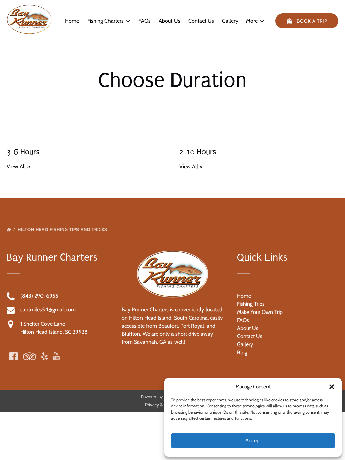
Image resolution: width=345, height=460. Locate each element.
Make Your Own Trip (260, 312)
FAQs (144, 21)
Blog (242, 352)
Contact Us (201, 21)
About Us (169, 21)
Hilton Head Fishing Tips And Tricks (63, 229)
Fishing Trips (251, 304)
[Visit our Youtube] (56, 356)
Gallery (230, 21)
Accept (253, 440)
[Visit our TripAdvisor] (29, 356)
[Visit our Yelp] (44, 356)
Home (72, 21)
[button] (331, 386)
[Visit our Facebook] (13, 356)
